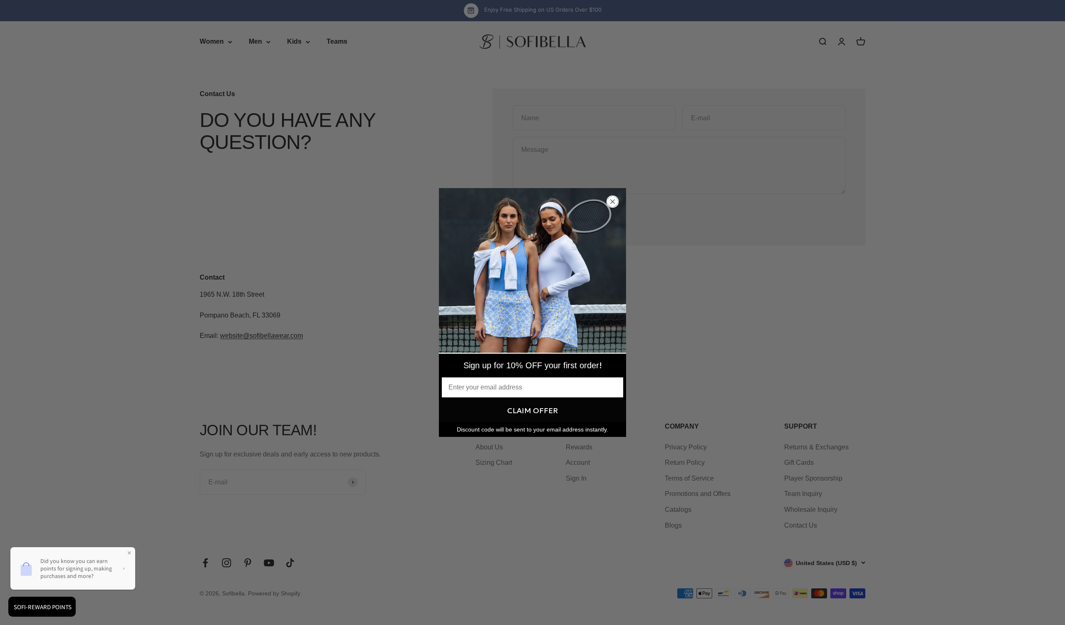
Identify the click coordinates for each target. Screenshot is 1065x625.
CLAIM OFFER (532, 410)
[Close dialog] (612, 201)
